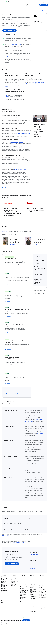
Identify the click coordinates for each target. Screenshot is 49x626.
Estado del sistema (33, 609)
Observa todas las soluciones (23, 603)
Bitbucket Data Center (36, 83)
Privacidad (11, 615)
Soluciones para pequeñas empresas (24, 601)
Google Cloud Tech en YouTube (42, 595)
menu (1, 2)
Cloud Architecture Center (33, 599)
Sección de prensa (42, 589)
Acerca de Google (4, 615)
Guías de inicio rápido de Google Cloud (34, 584)
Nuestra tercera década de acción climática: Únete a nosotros (36, 617)
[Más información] (8, 267)
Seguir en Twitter (42, 597)
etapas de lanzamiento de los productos (19, 542)
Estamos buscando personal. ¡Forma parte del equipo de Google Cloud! (43, 604)
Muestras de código (33, 596)
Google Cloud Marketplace (32, 587)
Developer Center (42, 587)
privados (21, 142)
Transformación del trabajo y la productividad (24, 591)
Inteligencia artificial (24, 586)
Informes (3, 600)
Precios (13, 513)
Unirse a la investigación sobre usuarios (43, 600)
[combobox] (6, 623)
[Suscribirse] (26, 620)
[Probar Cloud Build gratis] (9, 30)
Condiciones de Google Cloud (28, 615)
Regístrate (4, 231)
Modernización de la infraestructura (24, 578)
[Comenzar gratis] (43, 4)
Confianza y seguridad (3, 582)
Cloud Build (7, 78)
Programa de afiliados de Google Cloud (33, 578)
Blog (2, 602)
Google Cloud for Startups (33, 607)
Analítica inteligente (24, 584)
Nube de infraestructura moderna (4, 585)
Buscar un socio (33, 562)
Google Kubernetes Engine (21, 133)
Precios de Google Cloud (14, 579)
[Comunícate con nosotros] (32, 4)
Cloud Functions (13, 135)
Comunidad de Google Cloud (42, 608)
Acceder (46, 2)
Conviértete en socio (43, 581)
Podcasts (41, 585)
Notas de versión (33, 611)
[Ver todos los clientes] (7, 221)
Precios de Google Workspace (14, 582)
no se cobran (40, 433)
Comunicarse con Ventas (42, 578)
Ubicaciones (3, 593)
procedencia (7, 96)
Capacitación (32, 601)
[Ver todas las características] (9, 187)
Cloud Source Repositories (22, 162)
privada (6, 86)
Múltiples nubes (4, 588)
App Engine (6, 135)
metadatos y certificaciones (20, 169)
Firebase (19, 135)
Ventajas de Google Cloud (5, 579)
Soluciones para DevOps (23, 598)
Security (22, 588)
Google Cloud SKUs (5, 535)
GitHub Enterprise (36, 82)
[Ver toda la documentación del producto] (14, 393)
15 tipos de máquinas (15, 44)
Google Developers (33, 604)
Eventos (41, 583)
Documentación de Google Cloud (33, 581)
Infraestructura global (4, 591)
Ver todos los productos (13, 585)
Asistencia (32, 594)
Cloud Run (30, 421)
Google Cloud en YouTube (42, 592)
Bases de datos (23, 580)
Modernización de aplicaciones (23, 582)
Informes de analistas (3, 598)
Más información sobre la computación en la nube (33, 591)
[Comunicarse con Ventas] (9, 34)
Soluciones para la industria (23, 595)
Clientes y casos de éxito (5, 595)
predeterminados (14, 142)
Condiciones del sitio (18, 615)
